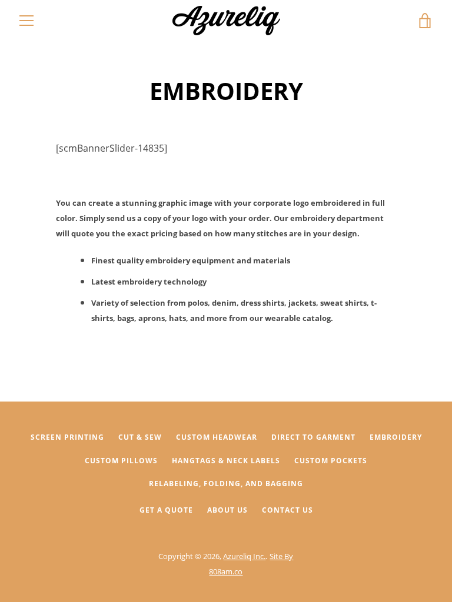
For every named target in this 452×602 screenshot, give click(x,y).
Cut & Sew (140, 437)
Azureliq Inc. (244, 556)
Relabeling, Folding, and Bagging (226, 484)
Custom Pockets (330, 461)
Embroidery (396, 437)
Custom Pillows (121, 461)
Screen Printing (67, 437)
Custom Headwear (216, 437)
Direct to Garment (313, 437)
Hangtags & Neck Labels (226, 461)
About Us (227, 510)
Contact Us (287, 510)
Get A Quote (166, 510)
